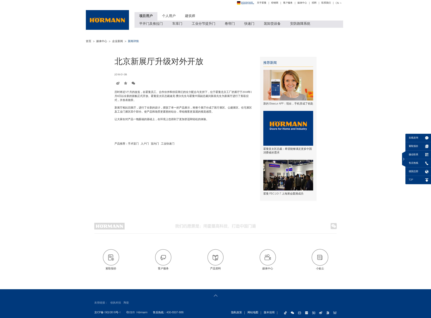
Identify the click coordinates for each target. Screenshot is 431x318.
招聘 (314, 3)
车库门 (177, 24)
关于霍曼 (261, 3)
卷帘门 (230, 24)
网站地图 (252, 312)
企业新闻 (117, 41)
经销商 (274, 3)
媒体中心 (302, 3)
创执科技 (115, 303)
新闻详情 (133, 41)
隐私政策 (236, 312)
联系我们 (326, 3)
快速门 (249, 24)
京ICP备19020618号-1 (107, 312)
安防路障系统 (300, 24)
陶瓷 (126, 303)
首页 (88, 41)
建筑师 (190, 16)
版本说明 (269, 312)
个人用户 (169, 16)
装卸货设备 (272, 24)
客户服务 (288, 3)
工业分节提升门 (203, 24)
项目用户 (146, 16)
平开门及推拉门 (151, 24)
